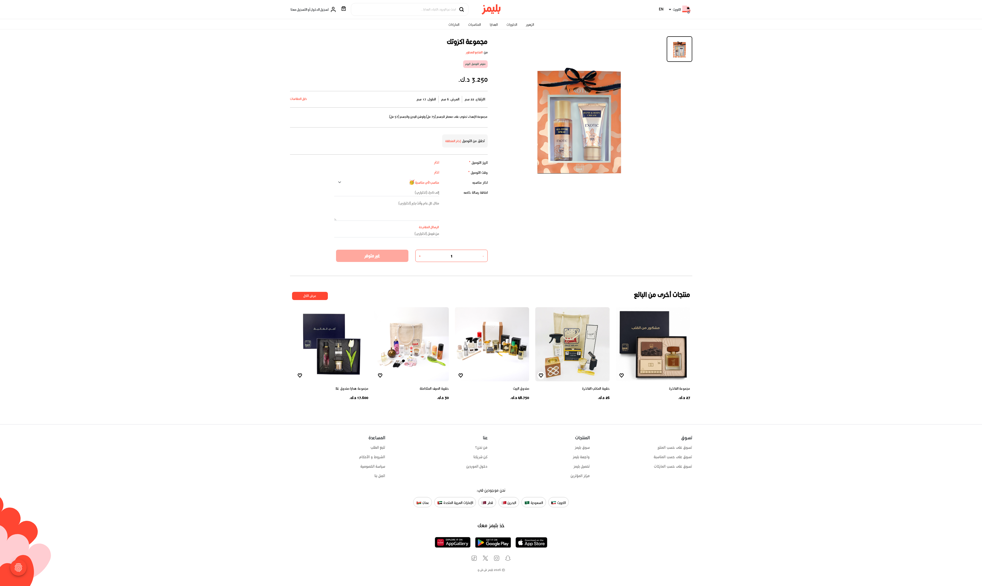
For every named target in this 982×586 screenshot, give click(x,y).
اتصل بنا (379, 475)
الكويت (561, 502)
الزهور (530, 24)
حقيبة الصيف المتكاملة (434, 388)
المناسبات (474, 24)
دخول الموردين (477, 466)
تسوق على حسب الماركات (673, 466)
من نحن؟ (481, 447)
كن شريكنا (480, 456)
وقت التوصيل (478, 172)
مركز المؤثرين (580, 475)
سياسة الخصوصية (372, 466)
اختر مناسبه (480, 182)
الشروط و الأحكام (372, 456)
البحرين (511, 502)
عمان (425, 502)
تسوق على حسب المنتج (674, 447)
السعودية (536, 502)
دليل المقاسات (298, 99)
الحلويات (512, 24)
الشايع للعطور (474, 52)
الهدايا (494, 24)
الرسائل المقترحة (429, 227)
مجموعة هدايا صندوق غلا (352, 388)
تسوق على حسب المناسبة (673, 456)
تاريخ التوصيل (478, 162)
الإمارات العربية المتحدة (457, 502)
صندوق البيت (521, 388)
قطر (489, 502)
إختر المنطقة (453, 141)
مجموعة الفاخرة (679, 388)
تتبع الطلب (378, 447)
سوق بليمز (582, 447)
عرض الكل (309, 295)
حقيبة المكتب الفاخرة (596, 388)
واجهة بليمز (581, 456)
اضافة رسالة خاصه (476, 192)
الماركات (454, 24)
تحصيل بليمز (581, 466)
